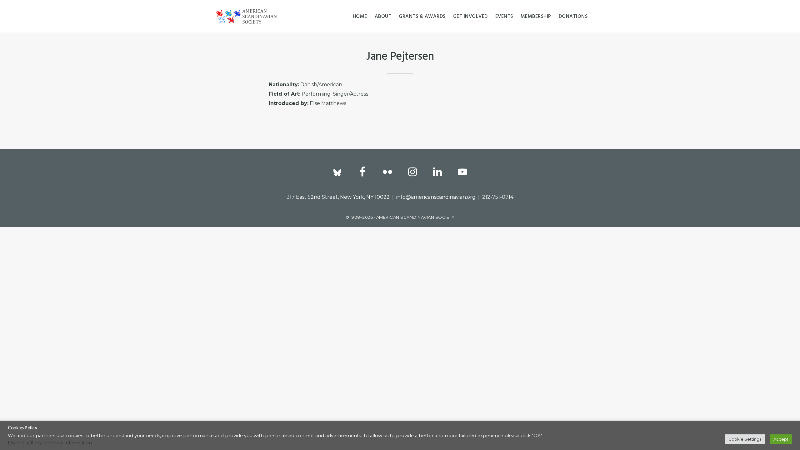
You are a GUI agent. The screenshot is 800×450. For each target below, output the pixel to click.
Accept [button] (780, 439)
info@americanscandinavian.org (436, 197)
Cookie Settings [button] (744, 439)
